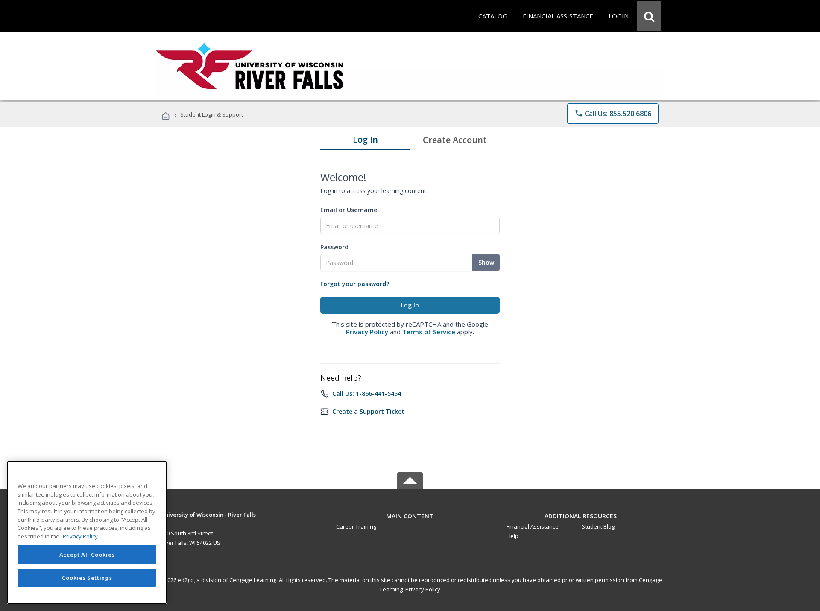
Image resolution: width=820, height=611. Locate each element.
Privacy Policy (367, 332)
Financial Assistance (533, 526)
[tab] (365, 141)
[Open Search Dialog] (649, 16)
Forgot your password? (354, 284)
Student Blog (598, 526)
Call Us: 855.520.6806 (612, 113)
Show (486, 262)
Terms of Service (428, 332)
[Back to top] (410, 514)
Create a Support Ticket (368, 411)
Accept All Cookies (87, 554)
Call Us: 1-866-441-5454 (366, 393)
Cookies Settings (87, 578)
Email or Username (348, 210)
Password (334, 247)
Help (512, 536)
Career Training (356, 526)
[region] (87, 532)
